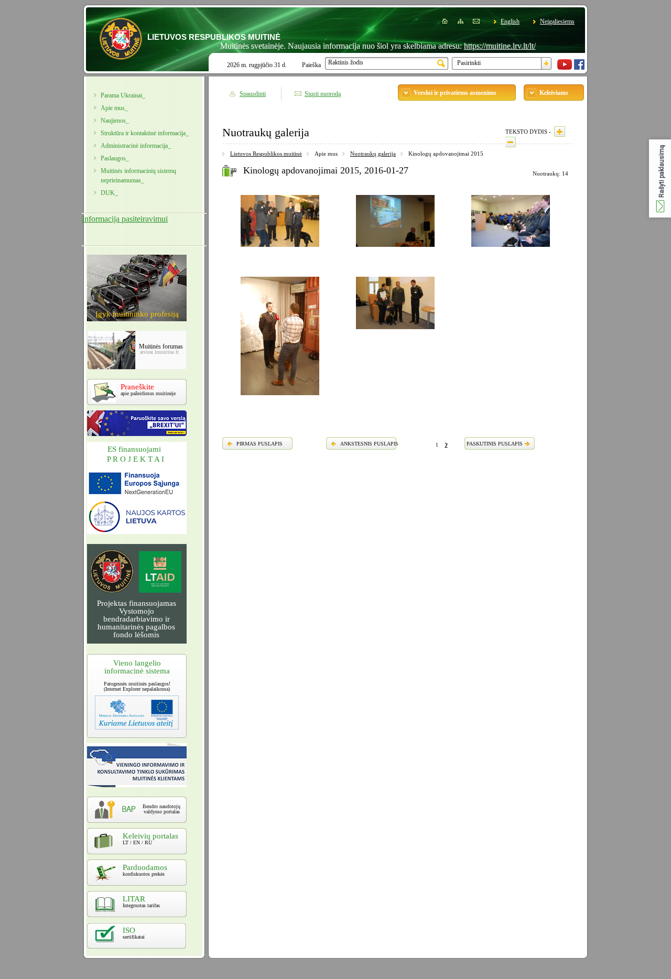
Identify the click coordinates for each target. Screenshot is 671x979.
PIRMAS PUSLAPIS (259, 444)
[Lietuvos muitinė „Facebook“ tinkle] (579, 67)
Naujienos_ (115, 120)
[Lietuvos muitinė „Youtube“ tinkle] (564, 67)
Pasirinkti (469, 63)
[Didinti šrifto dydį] (559, 131)
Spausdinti (253, 93)
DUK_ (109, 193)
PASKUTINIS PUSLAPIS (495, 444)
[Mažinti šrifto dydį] (510, 142)
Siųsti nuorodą (323, 93)
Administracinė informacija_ (136, 145)
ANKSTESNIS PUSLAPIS (369, 444)
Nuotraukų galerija (373, 153)
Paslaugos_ (115, 158)
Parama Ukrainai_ (123, 95)
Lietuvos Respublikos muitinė (266, 153)
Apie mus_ (114, 108)
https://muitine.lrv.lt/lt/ (481, 45)
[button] (660, 178)
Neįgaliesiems (557, 21)
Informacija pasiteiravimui (125, 218)
